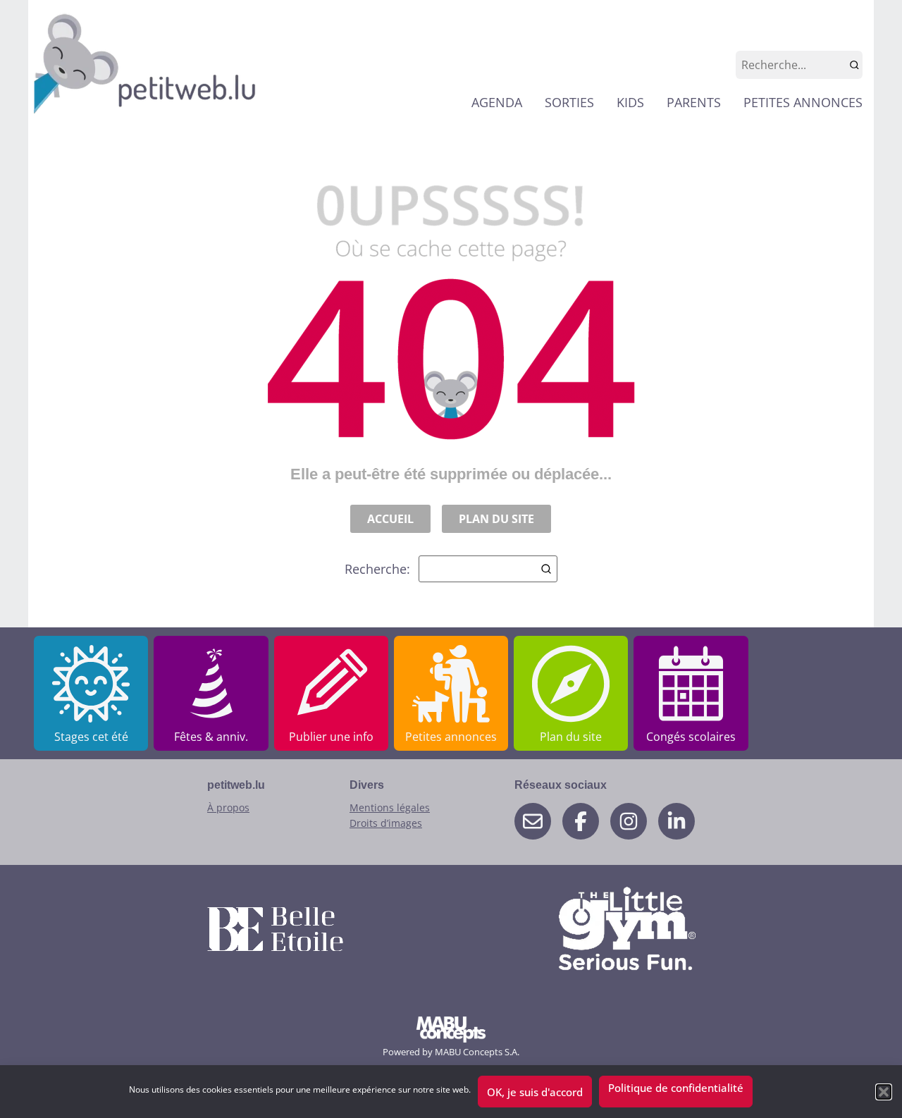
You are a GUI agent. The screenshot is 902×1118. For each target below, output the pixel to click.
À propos (228, 807)
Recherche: (377, 568)
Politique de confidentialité (675, 1088)
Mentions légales (390, 807)
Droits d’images (386, 823)
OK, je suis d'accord (535, 1092)
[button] (884, 1092)
